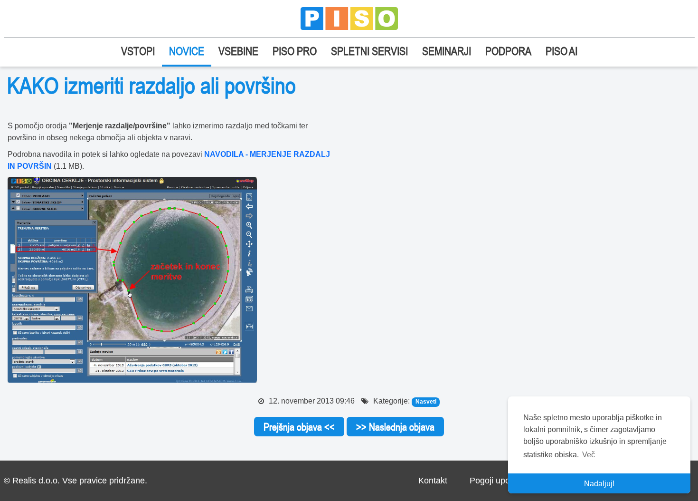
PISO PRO (295, 51)
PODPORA (508, 51)
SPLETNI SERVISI (369, 51)
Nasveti (425, 401)
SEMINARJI (446, 51)
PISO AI (561, 51)
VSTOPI (138, 51)
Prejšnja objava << (299, 427)
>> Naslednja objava (395, 427)
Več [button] (588, 455)
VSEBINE (238, 51)
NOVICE (186, 51)
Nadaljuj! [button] (599, 484)
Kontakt (432, 480)
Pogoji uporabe (498, 480)
